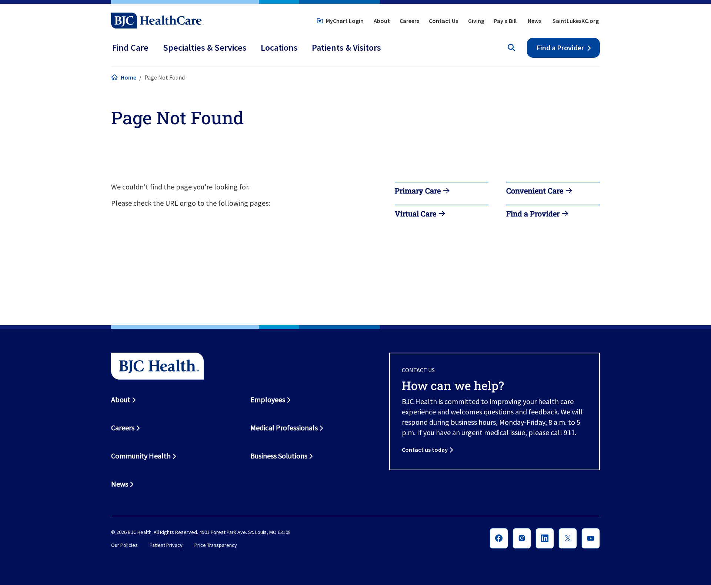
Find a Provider (560, 47)
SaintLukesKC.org (576, 20)
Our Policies (124, 545)
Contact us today (425, 449)
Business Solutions (278, 455)
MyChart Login (345, 20)
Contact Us (443, 20)
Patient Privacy (166, 545)
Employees (267, 399)
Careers (409, 20)
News (534, 20)
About (382, 20)
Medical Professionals (284, 427)
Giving (476, 20)
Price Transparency (215, 545)
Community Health (141, 455)
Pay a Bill (505, 20)
